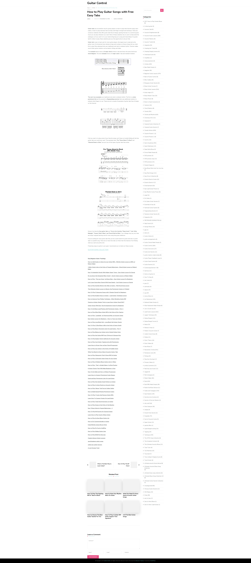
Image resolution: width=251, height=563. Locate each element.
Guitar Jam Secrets (149, 252)
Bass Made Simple (149, 67)
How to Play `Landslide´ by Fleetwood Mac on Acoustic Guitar (105, 315)
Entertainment (148, 185)
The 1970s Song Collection (151, 438)
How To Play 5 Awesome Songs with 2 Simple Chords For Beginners (107, 292)
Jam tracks (147, 280)
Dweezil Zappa (148, 165)
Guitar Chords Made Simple (151, 242)
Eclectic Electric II (149, 182)
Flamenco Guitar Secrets (151, 214)
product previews (149, 365)
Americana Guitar (149, 54)
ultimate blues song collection (152, 473)
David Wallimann (149, 146)
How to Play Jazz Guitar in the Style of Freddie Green (103, 348)
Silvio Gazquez (148, 406)
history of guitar (148, 274)
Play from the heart (149, 359)
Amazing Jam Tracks (149, 48)
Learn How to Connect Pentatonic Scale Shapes (101, 375)
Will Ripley (147, 492)
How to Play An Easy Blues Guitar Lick (98, 418)
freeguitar (147, 217)
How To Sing (147, 277)
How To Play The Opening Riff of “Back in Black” (95, 494)
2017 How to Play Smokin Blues (153, 21)
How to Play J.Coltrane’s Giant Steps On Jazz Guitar (102, 358)
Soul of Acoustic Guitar (150, 419)
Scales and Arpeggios (150, 391)
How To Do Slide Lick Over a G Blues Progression (101, 372)
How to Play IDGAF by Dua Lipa (96, 435)
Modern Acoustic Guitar (150, 331)
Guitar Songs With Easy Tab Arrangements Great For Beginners (106, 305)
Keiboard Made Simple (150, 302)
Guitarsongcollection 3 (150, 267)
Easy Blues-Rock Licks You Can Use (153, 168)
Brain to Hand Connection (151, 102)
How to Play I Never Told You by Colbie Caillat (101, 388)
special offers (147, 425)
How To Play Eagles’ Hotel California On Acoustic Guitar (103, 339)
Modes (146, 337)
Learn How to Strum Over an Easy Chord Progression (103, 345)
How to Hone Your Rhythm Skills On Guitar (113, 494)
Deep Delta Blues (149, 149)
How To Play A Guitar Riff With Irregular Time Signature (113, 516)
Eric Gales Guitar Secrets (151, 201)
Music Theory (148, 340)
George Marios (148, 226)
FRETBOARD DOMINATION (152, 220)
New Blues (147, 346)
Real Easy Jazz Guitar (150, 368)
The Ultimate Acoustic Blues (152, 444)
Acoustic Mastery (149, 39)
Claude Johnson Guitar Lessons (96, 438)
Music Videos (147, 343)
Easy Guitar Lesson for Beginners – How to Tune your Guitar (105, 319)
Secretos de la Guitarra (150, 397)
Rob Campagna (148, 375)
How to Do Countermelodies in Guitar (98, 421)
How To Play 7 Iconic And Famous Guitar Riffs (100, 395)
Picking (146, 356)
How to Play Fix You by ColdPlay (97, 428)
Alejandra (147, 45)
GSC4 (145, 233)
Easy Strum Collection (150, 176)
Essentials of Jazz (148, 204)
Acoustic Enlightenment (150, 32)
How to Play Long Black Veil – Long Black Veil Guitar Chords (105, 322)
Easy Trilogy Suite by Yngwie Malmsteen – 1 (100, 408)
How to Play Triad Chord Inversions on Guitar (100, 401)
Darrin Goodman (148, 143)
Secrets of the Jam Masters (151, 400)
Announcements (148, 61)
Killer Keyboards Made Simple (152, 305)
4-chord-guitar (148, 26)
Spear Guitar (147, 422)
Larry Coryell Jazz (149, 308)
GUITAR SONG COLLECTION (98, 250)
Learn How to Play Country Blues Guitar (99, 415)
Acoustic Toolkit (148, 42)
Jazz (145, 293)
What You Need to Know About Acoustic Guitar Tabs (103, 352)
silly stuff (146, 403)
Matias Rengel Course (150, 321)
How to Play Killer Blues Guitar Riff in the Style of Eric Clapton (105, 312)
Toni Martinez (148, 450)
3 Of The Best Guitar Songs (129, 515)
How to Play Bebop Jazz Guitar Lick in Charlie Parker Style (104, 332)
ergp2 (146, 195)
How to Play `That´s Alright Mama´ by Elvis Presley (102, 365)
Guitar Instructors (149, 249)
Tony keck (147, 454)
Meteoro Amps (148, 327)
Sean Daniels (147, 394)
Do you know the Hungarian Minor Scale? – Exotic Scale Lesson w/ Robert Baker (110, 276)
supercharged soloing (150, 428)
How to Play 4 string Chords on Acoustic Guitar (101, 385)
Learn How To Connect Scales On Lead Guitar (101, 398)
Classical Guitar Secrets (150, 127)
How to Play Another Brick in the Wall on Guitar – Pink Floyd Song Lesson (108, 286)
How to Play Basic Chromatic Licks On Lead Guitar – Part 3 (104, 329)
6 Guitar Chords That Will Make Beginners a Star (101, 368)
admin (88, 19)
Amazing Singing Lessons (151, 51)
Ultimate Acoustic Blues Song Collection (152, 467)
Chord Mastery (148, 108)
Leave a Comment (118, 19)
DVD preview (148, 155)
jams (145, 283)
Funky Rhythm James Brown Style (97, 425)
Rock (145, 381)
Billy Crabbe (147, 80)
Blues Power (147, 99)
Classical (146, 121)
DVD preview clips (149, 159)
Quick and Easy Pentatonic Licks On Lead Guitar (101, 378)
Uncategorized (148, 485)
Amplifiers (147, 58)
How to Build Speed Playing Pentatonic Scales (101, 391)
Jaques (146, 290)
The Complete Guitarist (150, 441)
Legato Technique (149, 315)
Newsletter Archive (149, 350)
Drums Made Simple (149, 152)
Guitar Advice (148, 236)
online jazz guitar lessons (95, 445)
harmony (146, 271)
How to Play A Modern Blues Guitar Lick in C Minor (102, 362)
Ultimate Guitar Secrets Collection (153, 481)
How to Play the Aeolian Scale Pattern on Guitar (101, 382)
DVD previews (148, 162)
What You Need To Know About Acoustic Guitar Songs (130, 495)
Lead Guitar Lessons (149, 312)
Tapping (146, 432)
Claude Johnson (148, 130)
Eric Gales (147, 198)
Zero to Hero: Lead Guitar (151, 504)
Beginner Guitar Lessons (150, 73)
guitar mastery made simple (152, 255)
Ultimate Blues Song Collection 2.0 (153, 476)
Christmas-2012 (148, 118)
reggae (146, 372)
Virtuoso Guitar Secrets (150, 489)
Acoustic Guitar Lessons (150, 35)
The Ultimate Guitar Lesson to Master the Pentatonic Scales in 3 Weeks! (108, 289)
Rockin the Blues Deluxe (151, 387)
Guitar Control (97, 3)
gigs (145, 230)
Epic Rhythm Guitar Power (151, 192)
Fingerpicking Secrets (150, 211)
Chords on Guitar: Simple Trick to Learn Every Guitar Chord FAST (106, 302)
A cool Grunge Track (93, 448)
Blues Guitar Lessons (150, 89)
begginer (146, 70)
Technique (147, 435)
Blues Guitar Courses (150, 86)
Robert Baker (148, 378)
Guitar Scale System (149, 261)
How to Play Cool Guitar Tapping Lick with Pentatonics (103, 342)
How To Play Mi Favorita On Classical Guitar (100, 411)
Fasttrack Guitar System (150, 207)
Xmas (145, 495)
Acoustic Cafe (148, 29)
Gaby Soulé (147, 223)
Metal (146, 324)
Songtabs (146, 416)
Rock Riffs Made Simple (150, 384)
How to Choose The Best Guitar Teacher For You (94, 515)
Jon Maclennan (148, 299)
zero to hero (147, 498)
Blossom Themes (140, 560)
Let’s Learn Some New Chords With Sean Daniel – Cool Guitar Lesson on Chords (110, 282)
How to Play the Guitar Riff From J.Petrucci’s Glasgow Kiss (104, 335)
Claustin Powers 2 (149, 136)
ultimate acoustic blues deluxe (152, 463)
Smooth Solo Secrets (150, 413)
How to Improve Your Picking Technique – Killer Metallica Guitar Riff (107, 299)
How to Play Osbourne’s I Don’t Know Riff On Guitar (102, 355)
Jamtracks (147, 286)
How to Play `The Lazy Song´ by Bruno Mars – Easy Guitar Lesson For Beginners (110, 279)
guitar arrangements (150, 239)
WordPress (153, 560)
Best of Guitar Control (150, 77)
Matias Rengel (148, 318)
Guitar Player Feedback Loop (152, 258)
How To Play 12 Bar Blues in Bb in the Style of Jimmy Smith (104, 325)
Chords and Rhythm (149, 114)
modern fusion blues (149, 334)
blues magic (147, 92)
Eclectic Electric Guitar (150, 179)
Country (146, 140)
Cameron (146, 105)
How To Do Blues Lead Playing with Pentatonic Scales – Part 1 (105, 309)
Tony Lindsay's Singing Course (152, 457)
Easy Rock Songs (148, 173)
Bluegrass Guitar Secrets (151, 83)
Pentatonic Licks (148, 353)
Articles (89, 9)
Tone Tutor (147, 447)
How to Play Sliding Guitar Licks (97, 431)
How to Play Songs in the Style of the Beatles (101, 405)
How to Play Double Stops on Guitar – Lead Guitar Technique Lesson (107, 295)
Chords (146, 111)
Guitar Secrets (148, 264)
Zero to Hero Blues (149, 501)
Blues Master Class (149, 95)
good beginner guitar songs (95, 441)
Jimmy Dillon (147, 296)
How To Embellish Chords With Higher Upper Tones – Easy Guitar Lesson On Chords (111, 272)
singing (146, 409)
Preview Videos (148, 362)
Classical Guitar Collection (151, 124)
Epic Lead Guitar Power (150, 189)
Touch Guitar (147, 460)
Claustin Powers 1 (149, 133)
